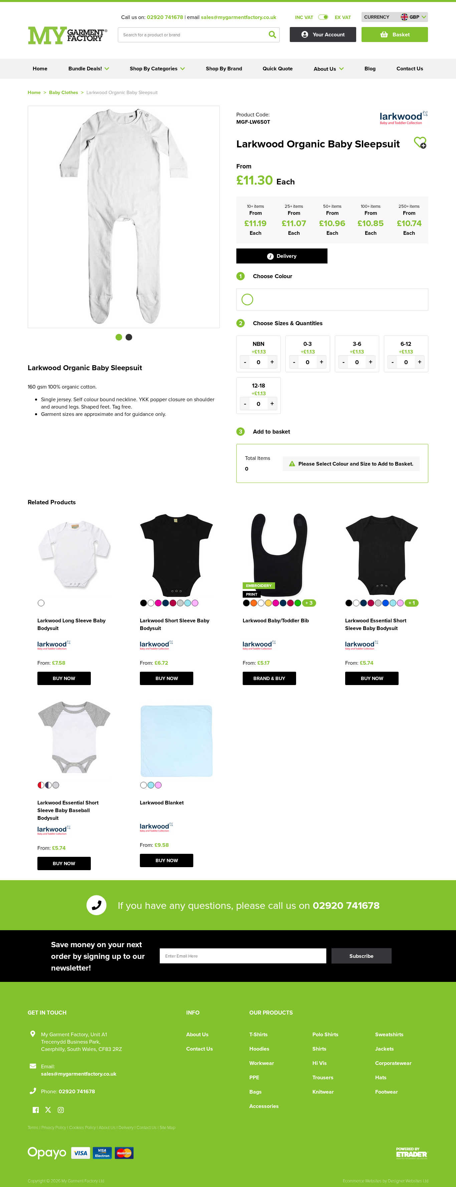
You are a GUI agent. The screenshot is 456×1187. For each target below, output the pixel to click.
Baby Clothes (63, 92)
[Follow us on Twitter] (49, 1110)
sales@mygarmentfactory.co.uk (238, 17)
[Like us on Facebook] (36, 1110)
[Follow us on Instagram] (61, 1110)
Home (34, 92)
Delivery (285, 256)
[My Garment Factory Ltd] (68, 35)
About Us (197, 1034)
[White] (247, 299)
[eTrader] (412, 1153)
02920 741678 (165, 17)
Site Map (167, 1127)
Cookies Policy (82, 1127)
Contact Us (199, 1049)
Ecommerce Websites (362, 1181)
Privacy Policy (53, 1127)
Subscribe (362, 956)
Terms (33, 1127)
